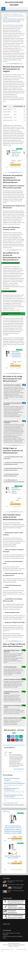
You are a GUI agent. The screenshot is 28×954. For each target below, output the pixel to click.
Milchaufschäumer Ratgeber (14, 3)
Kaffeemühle (9, 944)
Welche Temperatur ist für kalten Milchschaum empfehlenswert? (11, 475)
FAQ (20, 14)
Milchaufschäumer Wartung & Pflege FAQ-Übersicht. (14, 804)
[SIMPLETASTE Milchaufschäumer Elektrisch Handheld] (13, 854)
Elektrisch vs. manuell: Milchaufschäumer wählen (16, 891)
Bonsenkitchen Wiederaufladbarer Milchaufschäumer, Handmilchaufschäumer (16, 354)
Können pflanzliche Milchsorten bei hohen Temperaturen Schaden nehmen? (13, 469)
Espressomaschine (15, 944)
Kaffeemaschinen (16, 946)
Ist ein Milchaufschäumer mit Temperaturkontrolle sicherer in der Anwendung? (14, 480)
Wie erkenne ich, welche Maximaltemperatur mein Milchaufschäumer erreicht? (14, 463)
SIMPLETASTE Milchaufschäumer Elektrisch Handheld (16, 490)
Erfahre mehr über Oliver (19, 769)
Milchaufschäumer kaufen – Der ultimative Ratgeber (18, 887)
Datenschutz (19, 949)
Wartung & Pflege (15, 14)
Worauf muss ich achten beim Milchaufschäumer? (14, 783)
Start (9, 14)
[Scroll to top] (26, 952)
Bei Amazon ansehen (15, 164)
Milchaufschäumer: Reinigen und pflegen (16, 884)
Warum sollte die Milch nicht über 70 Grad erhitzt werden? (13, 457)
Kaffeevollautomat (22, 944)
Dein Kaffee (5, 944)
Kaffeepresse (11, 946)
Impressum (24, 949)
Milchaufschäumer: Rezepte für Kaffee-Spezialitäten (15, 881)
